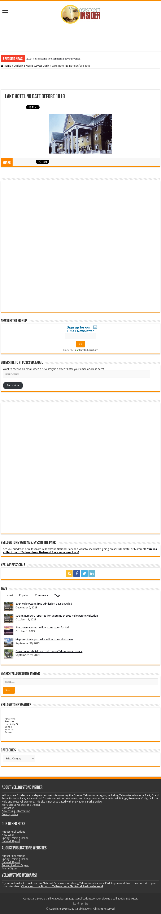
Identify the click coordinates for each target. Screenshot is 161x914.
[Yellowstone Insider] (80, 14)
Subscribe (13, 385)
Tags (57, 595)
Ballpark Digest (11, 841)
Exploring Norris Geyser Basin (31, 65)
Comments (41, 595)
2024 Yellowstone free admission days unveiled (53, 58)
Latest (9, 595)
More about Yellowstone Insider (21, 804)
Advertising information (16, 811)
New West (8, 834)
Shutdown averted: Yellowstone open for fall (42, 627)
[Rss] (69, 573)
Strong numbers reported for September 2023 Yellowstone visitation (57, 615)
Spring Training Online (15, 838)
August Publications (13, 831)
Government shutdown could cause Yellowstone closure (49, 651)
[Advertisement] (80, 37)
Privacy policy (10, 814)
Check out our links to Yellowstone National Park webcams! (62, 886)
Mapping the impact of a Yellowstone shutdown (44, 639)
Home (7, 65)
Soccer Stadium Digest (15, 865)
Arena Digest (9, 868)
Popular (24, 595)
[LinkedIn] (91, 573)
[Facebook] (76, 573)
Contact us (8, 807)
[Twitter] (84, 573)
